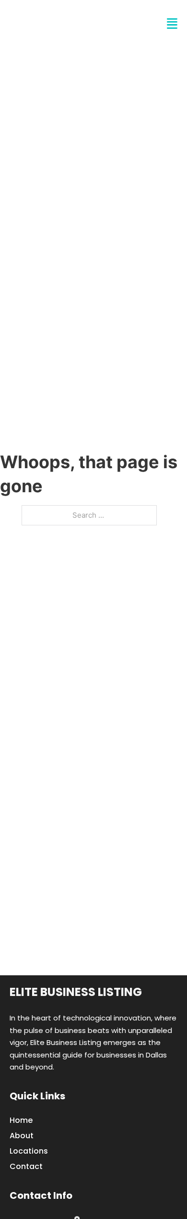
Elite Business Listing (76, 992)
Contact (26, 1166)
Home (21, 1120)
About (22, 1135)
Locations (29, 1151)
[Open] (172, 24)
